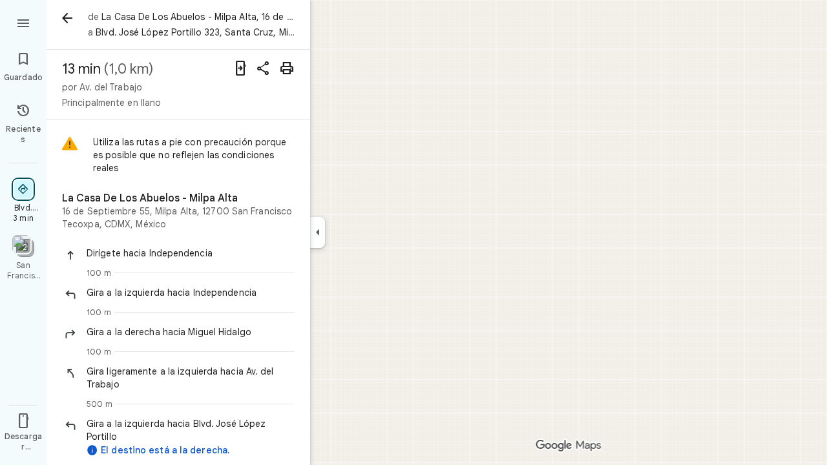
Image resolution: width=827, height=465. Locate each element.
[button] (191, 253)
